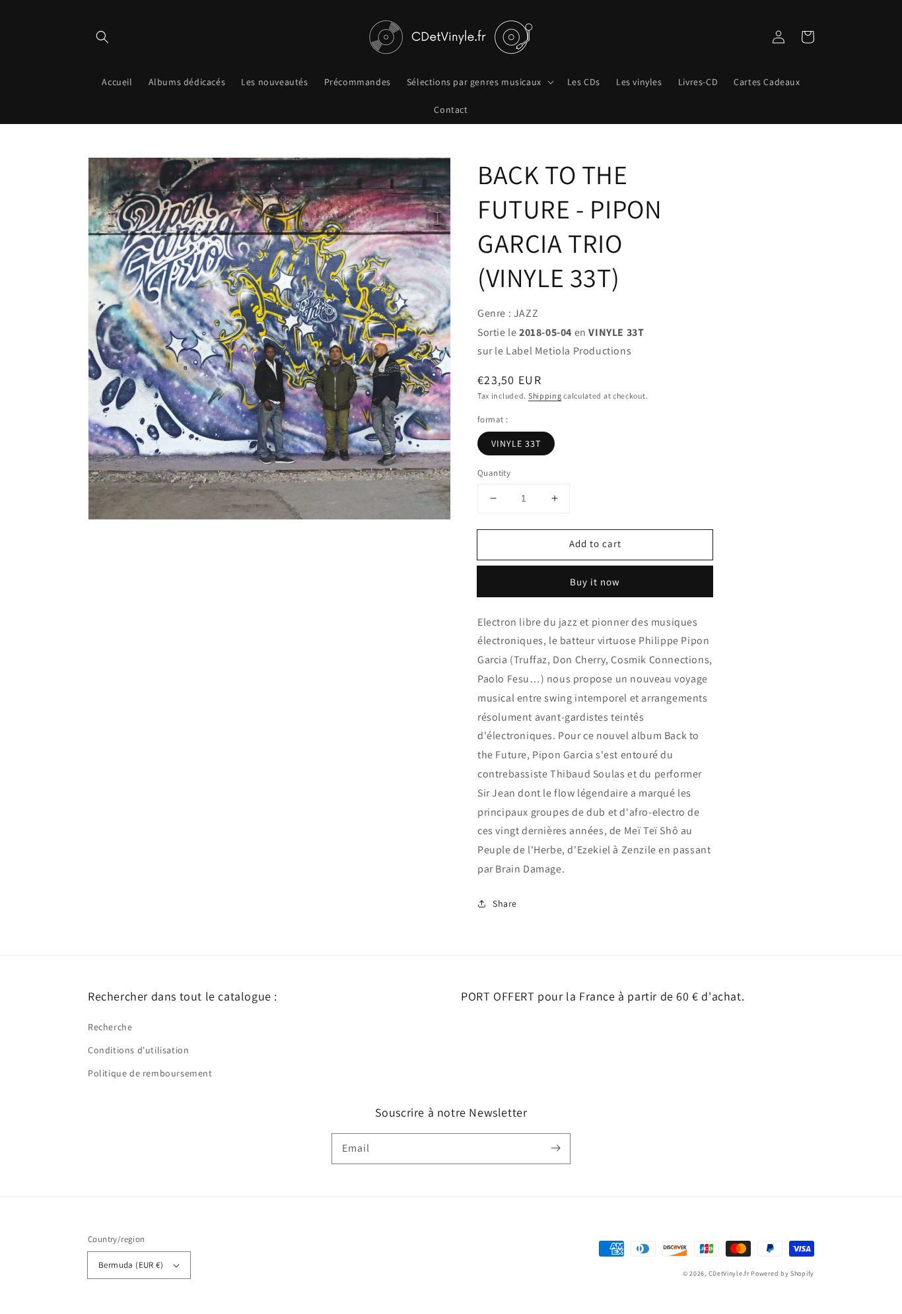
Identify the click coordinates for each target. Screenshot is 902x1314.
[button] (102, 36)
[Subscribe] (555, 1148)
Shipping (545, 396)
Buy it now (595, 581)
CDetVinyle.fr (729, 1273)
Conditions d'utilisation (138, 1050)
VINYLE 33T (516, 443)
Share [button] (505, 903)
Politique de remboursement (150, 1073)
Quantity (493, 472)
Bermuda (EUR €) (130, 1264)
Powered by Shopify (782, 1273)
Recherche (110, 1027)
